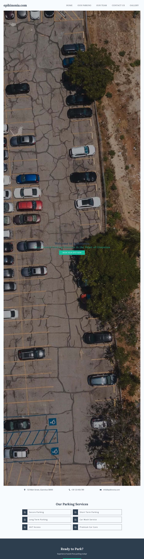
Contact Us (118, 5)
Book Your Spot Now (72, 252)
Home (69, 5)
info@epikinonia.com (111, 490)
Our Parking (84, 5)
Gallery (134, 5)
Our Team (101, 5)
